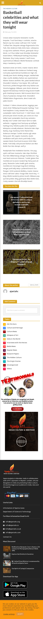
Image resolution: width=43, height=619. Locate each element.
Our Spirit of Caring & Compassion (23, 568)
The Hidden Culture (10, 9)
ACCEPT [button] (20, 614)
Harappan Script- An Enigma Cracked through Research (21, 261)
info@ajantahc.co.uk (13, 529)
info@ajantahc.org (13, 522)
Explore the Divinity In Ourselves (23, 554)
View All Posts (34, 285)
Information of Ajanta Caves (14, 508)
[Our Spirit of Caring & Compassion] (7, 570)
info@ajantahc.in (12, 525)
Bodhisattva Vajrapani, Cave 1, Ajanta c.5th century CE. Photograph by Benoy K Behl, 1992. (26, 548)
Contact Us (7, 537)
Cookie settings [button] (9, 614)
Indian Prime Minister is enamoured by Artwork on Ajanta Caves (25, 562)
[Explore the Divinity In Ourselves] (7, 556)
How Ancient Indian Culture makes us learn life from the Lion (21, 232)
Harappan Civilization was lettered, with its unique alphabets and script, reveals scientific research (21, 202)
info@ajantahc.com (13, 533)
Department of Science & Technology (17, 512)
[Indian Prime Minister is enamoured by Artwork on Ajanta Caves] (7, 563)
